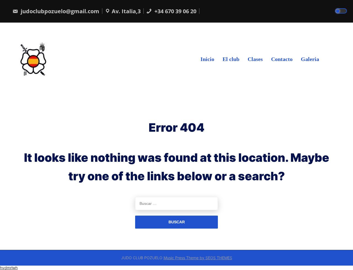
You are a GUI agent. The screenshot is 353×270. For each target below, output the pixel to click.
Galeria (310, 59)
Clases (255, 59)
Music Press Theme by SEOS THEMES (198, 257)
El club (231, 59)
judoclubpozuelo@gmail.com (59, 11)
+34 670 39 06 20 (174, 11)
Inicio (207, 59)
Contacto (282, 59)
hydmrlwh (9, 267)
